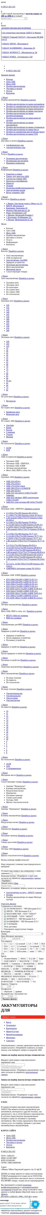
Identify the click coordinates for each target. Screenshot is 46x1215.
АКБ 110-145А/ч (13, 481)
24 (7, 737)
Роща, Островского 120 (16, 213)
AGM (8, 448)
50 (7, 355)
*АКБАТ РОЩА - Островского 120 (17, 57)
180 (7, 319)
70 (7, 367)
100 (7, 341)
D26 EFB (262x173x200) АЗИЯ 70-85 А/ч (24, 593)
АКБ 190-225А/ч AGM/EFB (18, 488)
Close (16, 883)
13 (7, 718)
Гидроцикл (11, 1025)
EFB (8, 450)
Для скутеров (12, 698)
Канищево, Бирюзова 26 (16, 208)
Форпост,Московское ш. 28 (18, 210)
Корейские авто (13, 412)
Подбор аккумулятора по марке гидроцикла (25, 127)
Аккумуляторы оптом (15, 190)
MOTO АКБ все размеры (17, 615)
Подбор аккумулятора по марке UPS (22, 134)
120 (7, 305)
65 (7, 362)
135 (7, 310)
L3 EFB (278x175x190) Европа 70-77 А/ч (24, 538)
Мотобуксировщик (14, 1034)
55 (7, 358)
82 (7, 390)
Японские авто (12, 414)
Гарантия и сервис (14, 174)
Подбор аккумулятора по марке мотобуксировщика (19, 114)
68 (7, 365)
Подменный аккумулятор (17, 161)
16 (7, 725)
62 (7, 383)
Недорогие (11, 401)
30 (7, 739)
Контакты (10, 93)
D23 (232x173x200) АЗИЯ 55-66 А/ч (22, 586)
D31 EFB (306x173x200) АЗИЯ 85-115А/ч (24, 598)
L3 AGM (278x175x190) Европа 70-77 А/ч (24, 536)
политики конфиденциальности (16, 1186)
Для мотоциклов (13, 696)
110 (7, 346)
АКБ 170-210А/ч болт (15, 486)
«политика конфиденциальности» (24, 1213)
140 (7, 312)
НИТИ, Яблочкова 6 (15, 206)
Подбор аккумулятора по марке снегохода (24, 111)
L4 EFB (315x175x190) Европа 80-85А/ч (23, 550)
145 (7, 314)
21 (7, 734)
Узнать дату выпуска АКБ (17, 176)
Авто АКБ (10, 82)
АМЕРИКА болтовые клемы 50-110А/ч (23, 568)
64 (7, 385)
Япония (9, 437)
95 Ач (8, 381)
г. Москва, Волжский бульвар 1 (19, 215)
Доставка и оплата (14, 88)
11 (7, 714)
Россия (9, 430)
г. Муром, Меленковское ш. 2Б (19, 220)
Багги (8, 1022)
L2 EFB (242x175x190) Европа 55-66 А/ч (24, 527)
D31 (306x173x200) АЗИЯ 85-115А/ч (22, 596)
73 (7, 388)
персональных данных (31, 878)
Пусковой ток (14, 994)
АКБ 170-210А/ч (13, 484)
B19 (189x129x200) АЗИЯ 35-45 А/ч (21, 579)
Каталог (9, 79)
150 (7, 317)
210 (7, 328)
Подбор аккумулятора (15, 86)
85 (7, 376)
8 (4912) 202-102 (8, 7)
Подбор (9, 895)
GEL (8, 766)
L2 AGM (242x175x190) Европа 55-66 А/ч (24, 525)
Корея (8, 428)
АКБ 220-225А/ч (13, 491)
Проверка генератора (15, 163)
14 (7, 720)
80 (7, 374)
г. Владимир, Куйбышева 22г (18, 217)
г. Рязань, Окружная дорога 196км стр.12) (24, 203)
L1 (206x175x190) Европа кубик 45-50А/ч (24, 515)
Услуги (9, 91)
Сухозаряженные (13, 768)
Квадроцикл (11, 1028)
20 (7, 732)
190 (7, 321)
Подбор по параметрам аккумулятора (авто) (25, 106)
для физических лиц (15, 145)
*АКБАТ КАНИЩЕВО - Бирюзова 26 (18, 48)
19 (7, 730)
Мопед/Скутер (12, 1031)
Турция (9, 434)
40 (7, 351)
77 (7, 371)
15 (7, 723)
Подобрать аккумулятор (11, 1068)
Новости (10, 183)
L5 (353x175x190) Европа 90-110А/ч (22, 513)
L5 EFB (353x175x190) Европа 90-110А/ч (24, 557)
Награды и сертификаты (16, 181)
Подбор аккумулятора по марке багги (22, 129)
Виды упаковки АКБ (15, 192)
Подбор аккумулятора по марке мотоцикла (24, 109)
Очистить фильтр (8, 904)
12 (7, 716)
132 (7, 307)
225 (7, 324)
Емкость (9, 984)
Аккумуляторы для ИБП (16, 260)
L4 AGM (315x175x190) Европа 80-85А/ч (24, 548)
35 (7, 348)
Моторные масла (13, 269)
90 (7, 378)
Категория (5, 931)
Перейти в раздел (28, 100)
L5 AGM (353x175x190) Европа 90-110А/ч (24, 555)
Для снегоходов (13, 700)
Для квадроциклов (14, 693)
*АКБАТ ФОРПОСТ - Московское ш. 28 (19, 52)
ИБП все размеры (13, 618)
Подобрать (6, 881)
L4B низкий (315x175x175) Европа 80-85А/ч (25, 552)
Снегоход (10, 1041)
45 (7, 353)
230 (7, 326)
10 (7, 711)
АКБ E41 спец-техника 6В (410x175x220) (24, 502)
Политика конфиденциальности (20, 188)
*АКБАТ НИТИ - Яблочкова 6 (15, 44)
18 (7, 727)
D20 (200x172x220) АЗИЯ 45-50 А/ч (22, 584)
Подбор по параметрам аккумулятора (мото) (25, 132)
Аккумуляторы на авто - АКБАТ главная (24, 892)
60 (7, 360)
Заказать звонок (8, 75)
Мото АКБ (10, 84)
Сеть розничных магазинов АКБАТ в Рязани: (21, 33)
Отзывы (9, 186)
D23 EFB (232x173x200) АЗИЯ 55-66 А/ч (24, 589)
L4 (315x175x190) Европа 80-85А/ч (21, 545)
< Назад (4, 97)
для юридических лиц (15, 147)
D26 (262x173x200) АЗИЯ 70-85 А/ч (22, 591)
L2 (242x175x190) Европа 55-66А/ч (21, 522)
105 (7, 344)
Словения (10, 432)
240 (7, 330)
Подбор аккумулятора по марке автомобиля (25, 104)
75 (7, 369)
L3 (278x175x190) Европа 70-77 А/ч (21, 534)
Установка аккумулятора (16, 158)
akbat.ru (4, 1194)
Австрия (10, 425)
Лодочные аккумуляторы (17, 265)
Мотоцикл (10, 1038)
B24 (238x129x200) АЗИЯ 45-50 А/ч (21, 582)
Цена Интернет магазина (12, 936)
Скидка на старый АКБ (16, 179)
